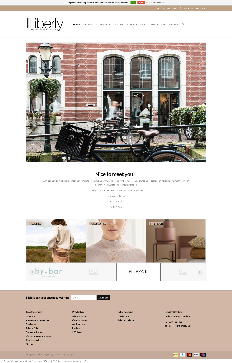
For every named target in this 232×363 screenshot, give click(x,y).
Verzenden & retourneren (38, 336)
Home (76, 24)
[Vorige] (32, 272)
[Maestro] (202, 354)
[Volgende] (200, 272)
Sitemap (30, 344)
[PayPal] (181, 354)
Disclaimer (31, 324)
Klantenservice (33, 340)
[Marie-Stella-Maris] (183, 272)
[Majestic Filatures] (138, 272)
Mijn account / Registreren (194, 8)
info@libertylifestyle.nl (180, 325)
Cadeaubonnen (157, 24)
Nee (141, 3)
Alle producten (79, 316)
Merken (173, 24)
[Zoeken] (183, 24)
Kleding (87, 24)
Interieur (131, 24)
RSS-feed (77, 332)
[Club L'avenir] (48, 272)
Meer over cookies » (155, 3)
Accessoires (102, 24)
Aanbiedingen (79, 324)
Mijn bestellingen (126, 320)
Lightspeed (70, 355)
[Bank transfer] (195, 354)
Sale (142, 24)
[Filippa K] (93, 272)
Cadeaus (118, 24)
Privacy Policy (32, 328)
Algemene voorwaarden (38, 320)
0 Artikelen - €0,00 (169, 8)
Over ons (30, 316)
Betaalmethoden (34, 332)
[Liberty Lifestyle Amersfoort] (46, 24)
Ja (133, 3)
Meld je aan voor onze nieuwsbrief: (47, 297)
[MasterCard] (188, 354)
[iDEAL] (175, 354)
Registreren (124, 316)
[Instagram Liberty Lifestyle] (203, 297)
